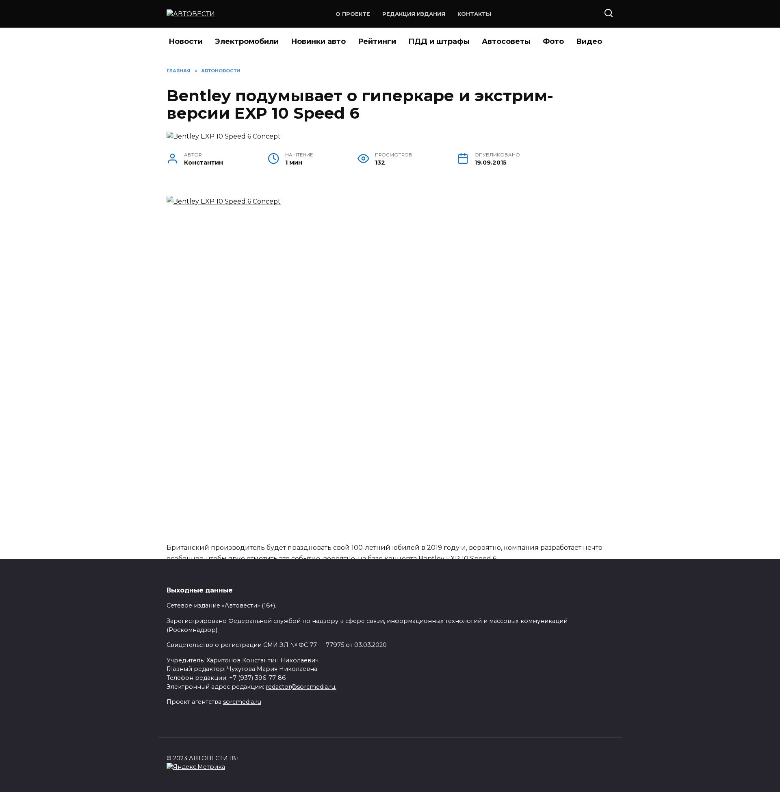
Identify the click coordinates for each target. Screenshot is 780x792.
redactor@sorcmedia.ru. (301, 686)
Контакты (474, 14)
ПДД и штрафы (439, 41)
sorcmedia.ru (242, 701)
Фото (553, 41)
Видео (589, 41)
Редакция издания (413, 14)
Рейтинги (377, 41)
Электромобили (247, 41)
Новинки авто (318, 41)
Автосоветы (506, 41)
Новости (186, 41)
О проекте (353, 14)
